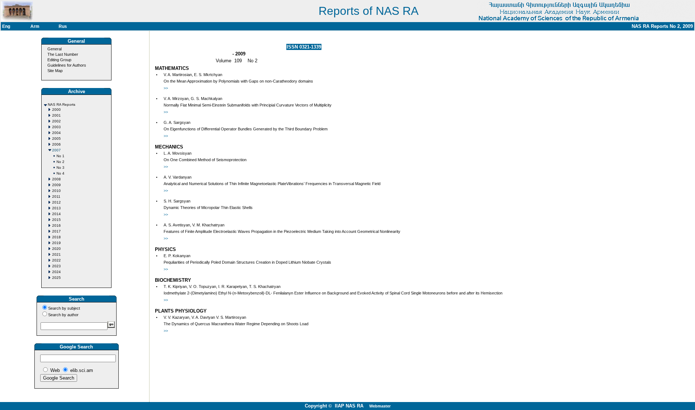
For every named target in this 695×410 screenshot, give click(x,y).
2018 (56, 237)
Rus (63, 26)
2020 (56, 249)
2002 (56, 121)
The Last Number (62, 54)
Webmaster (380, 406)
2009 (56, 185)
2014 (56, 214)
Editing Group (59, 60)
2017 (56, 231)
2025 (56, 278)
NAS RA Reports (61, 104)
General (54, 49)
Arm (34, 26)
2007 (56, 150)
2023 (56, 266)
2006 (56, 144)
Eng (6, 26)
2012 (56, 202)
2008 (56, 179)
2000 (56, 110)
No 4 (60, 173)
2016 (56, 225)
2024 (56, 272)
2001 (56, 115)
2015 (56, 220)
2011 (56, 196)
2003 (56, 127)
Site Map (55, 70)
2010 (56, 191)
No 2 (60, 162)
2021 (56, 254)
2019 (56, 243)
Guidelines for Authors (66, 65)
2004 (56, 133)
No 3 (60, 168)
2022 (56, 260)
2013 (56, 208)
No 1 (60, 156)
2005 (56, 139)
